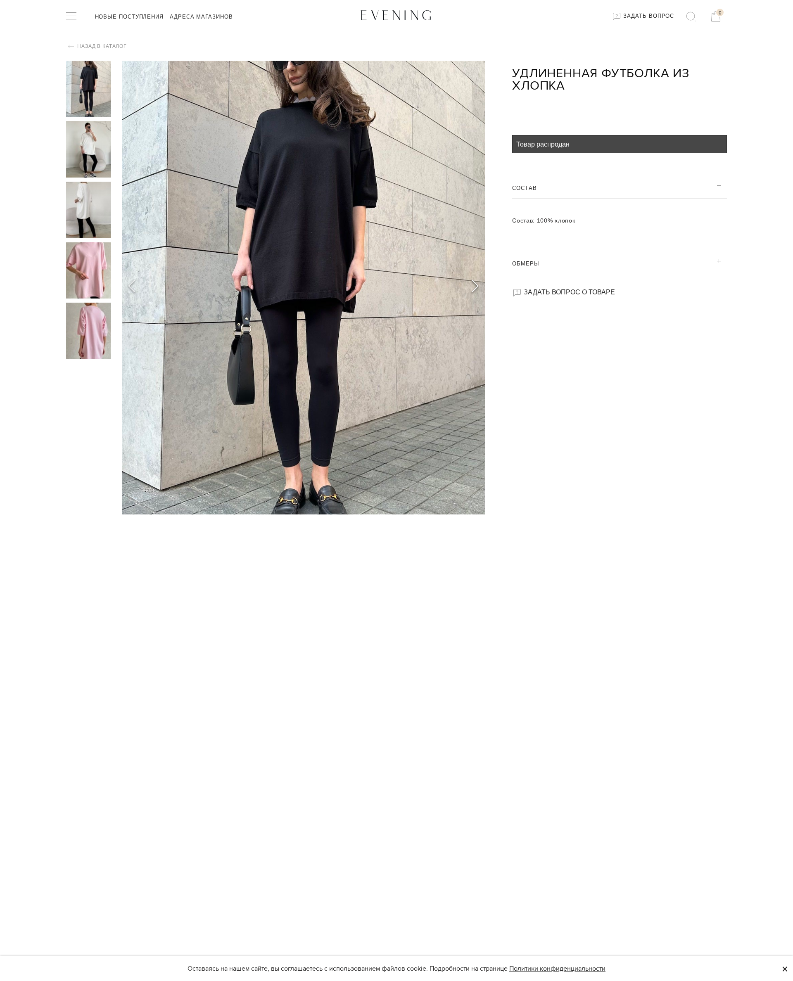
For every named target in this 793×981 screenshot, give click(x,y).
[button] (475, 287)
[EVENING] (396, 14)
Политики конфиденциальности (557, 968)
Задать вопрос (648, 16)
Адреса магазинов (201, 17)
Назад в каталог (101, 46)
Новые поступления (129, 17)
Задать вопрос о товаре (568, 291)
